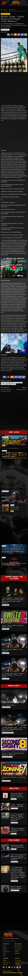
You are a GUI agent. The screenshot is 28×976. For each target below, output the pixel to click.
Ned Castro (13, 798)
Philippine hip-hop (5, 382)
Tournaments (6, 951)
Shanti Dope (15, 382)
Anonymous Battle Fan (7, 756)
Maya (21, 382)
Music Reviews (12, 9)
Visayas (17, 951)
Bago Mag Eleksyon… (21, 389)
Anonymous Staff (6, 707)
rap (11, 382)
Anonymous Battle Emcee (8, 732)
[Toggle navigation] (4, 2)
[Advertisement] (14, 88)
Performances (6, 962)
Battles (4, 960)
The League (18, 960)
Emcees (5, 949)
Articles (5, 9)
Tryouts (17, 962)
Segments (5, 964)
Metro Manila (18, 946)
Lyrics (4, 955)
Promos (17, 964)
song (9, 384)
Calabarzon (18, 949)
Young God (3, 250)
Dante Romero (5, 29)
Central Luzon (18, 948)
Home (4, 946)
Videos (4, 953)
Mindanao (17, 953)
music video (3, 384)
